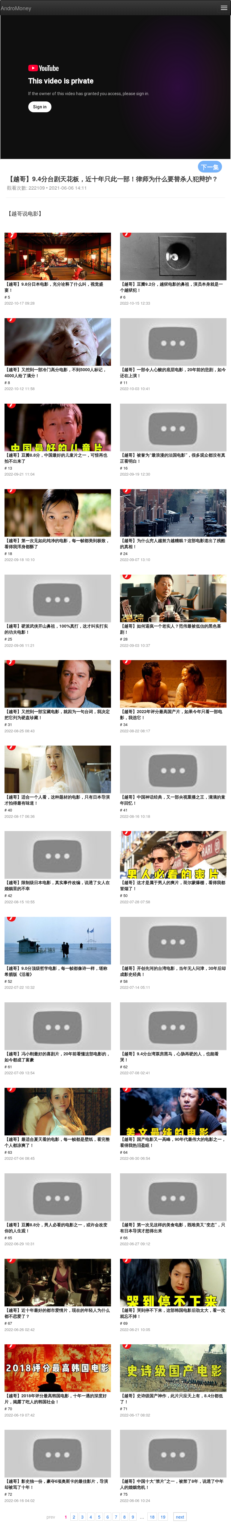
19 (163, 1517)
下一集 (210, 166)
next (180, 1517)
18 (152, 1517)
